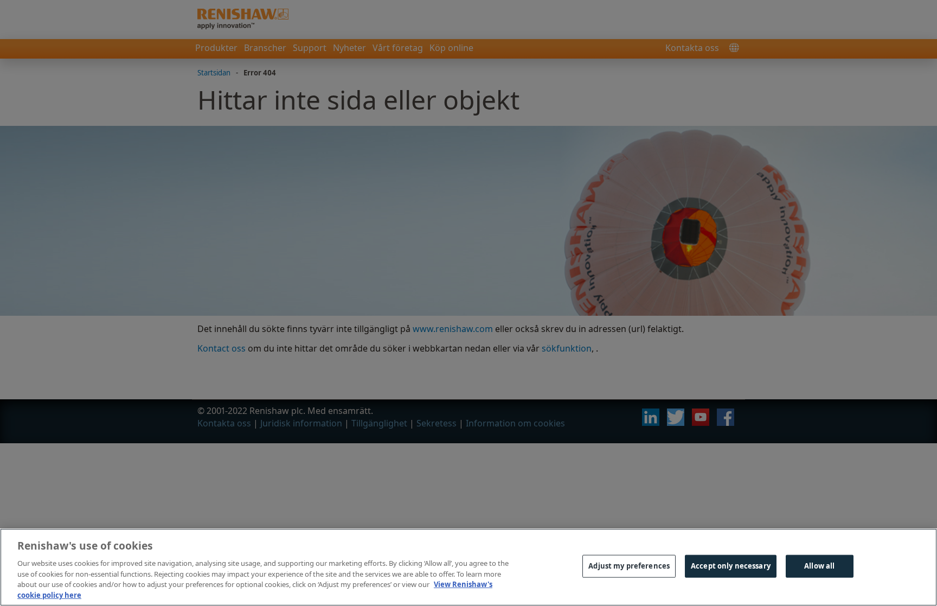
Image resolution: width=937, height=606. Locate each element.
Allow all (819, 566)
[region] (468, 567)
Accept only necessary (731, 566)
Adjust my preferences (629, 566)
